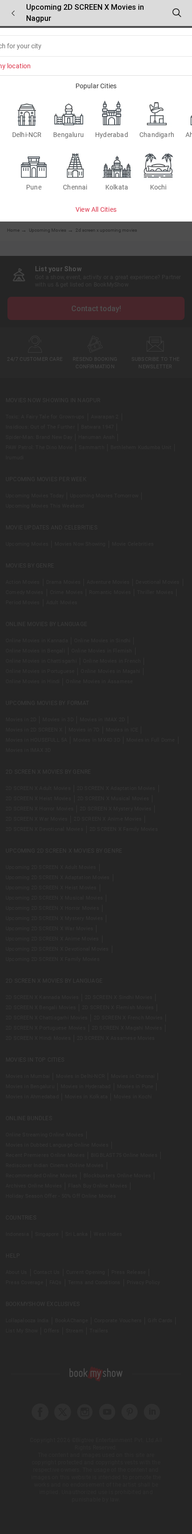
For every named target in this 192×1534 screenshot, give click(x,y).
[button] (13, 13)
